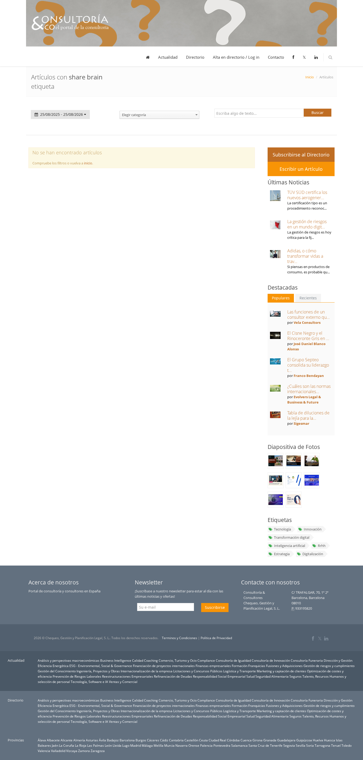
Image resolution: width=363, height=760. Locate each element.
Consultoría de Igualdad (233, 660)
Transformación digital (291, 537)
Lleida (117, 745)
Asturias (92, 740)
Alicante (67, 740)
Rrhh (322, 545)
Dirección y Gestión (338, 660)
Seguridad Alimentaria (272, 676)
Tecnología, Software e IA (89, 682)
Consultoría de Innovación (271, 660)
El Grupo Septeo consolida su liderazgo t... (308, 365)
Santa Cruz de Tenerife (265, 745)
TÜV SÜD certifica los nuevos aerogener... (307, 195)
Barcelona (127, 740)
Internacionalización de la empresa (146, 671)
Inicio (309, 77)
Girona (257, 740)
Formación (239, 666)
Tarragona (322, 745)
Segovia (289, 745)
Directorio (195, 57)
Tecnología (282, 529)
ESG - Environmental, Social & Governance (100, 666)
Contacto (276, 57)
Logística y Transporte (239, 671)
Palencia (206, 745)
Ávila (102, 740)
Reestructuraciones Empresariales (127, 676)
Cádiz (164, 740)
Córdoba (233, 740)
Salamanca (239, 745)
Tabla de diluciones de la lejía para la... (308, 415)
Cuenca (246, 740)
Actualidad (168, 57)
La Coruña (66, 745)
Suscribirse (215, 607)
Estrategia (282, 553)
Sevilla (300, 745)
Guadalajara (286, 740)
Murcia (169, 745)
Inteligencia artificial (289, 545)
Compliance (206, 660)
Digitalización (312, 553)
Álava (42, 740)
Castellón (191, 740)
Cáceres (153, 740)
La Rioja (80, 745)
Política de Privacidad (216, 638)
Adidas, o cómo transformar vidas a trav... (305, 256)
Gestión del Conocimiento (57, 671)
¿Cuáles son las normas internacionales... (309, 388)
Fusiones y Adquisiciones (284, 666)
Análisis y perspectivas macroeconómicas (68, 660)
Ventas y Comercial (123, 682)
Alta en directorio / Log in (236, 57)
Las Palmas (95, 745)
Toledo (346, 745)
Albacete (53, 740)
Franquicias (256, 666)
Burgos (141, 740)
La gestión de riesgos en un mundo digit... (307, 224)
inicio (88, 163)
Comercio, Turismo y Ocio (178, 660)
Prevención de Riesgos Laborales (77, 676)
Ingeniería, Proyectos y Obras (98, 671)
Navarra (181, 745)
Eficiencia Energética (53, 666)
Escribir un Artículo (301, 169)
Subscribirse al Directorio (301, 154)
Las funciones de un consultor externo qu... (308, 314)
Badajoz (113, 740)
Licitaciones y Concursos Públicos (197, 671)
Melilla (158, 745)
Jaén (55, 745)
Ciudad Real (217, 740)
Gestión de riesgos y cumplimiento (328, 666)
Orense (193, 745)
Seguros (295, 676)
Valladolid (58, 751)
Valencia (44, 751)
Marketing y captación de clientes (281, 671)
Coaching (151, 660)
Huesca (329, 740)
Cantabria (176, 740)
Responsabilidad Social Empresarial (219, 676)
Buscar (317, 112)
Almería (79, 740)
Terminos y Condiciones (179, 638)
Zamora (84, 751)
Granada (269, 740)
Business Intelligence (115, 660)
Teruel (336, 745)
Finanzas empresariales (213, 666)
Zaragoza (98, 751)
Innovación (313, 529)
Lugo (125, 745)
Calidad (137, 660)
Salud (250, 676)
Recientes (308, 297)
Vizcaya (71, 751)
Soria (310, 745)
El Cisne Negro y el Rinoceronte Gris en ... (308, 335)
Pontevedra (221, 745)
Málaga (147, 745)
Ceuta (203, 740)
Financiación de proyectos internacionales (164, 666)
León (108, 745)
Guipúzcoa (304, 740)
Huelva (318, 740)
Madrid (135, 745)
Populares (281, 297)
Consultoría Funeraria (307, 660)
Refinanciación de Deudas (173, 676)
